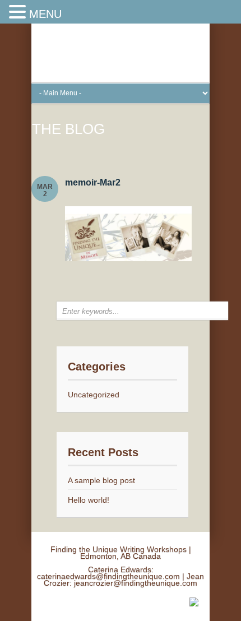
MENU (45, 14)
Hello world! (88, 499)
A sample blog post (101, 480)
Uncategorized (93, 394)
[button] (19, 12)
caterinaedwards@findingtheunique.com (108, 576)
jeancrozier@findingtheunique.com (135, 582)
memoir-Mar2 (93, 182)
